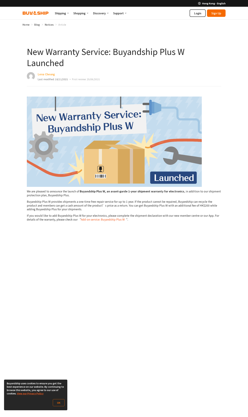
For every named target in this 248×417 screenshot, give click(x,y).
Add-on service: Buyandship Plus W (103, 219)
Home (26, 24)
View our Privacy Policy (30, 393)
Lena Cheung (46, 74)
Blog (37, 24)
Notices (49, 24)
